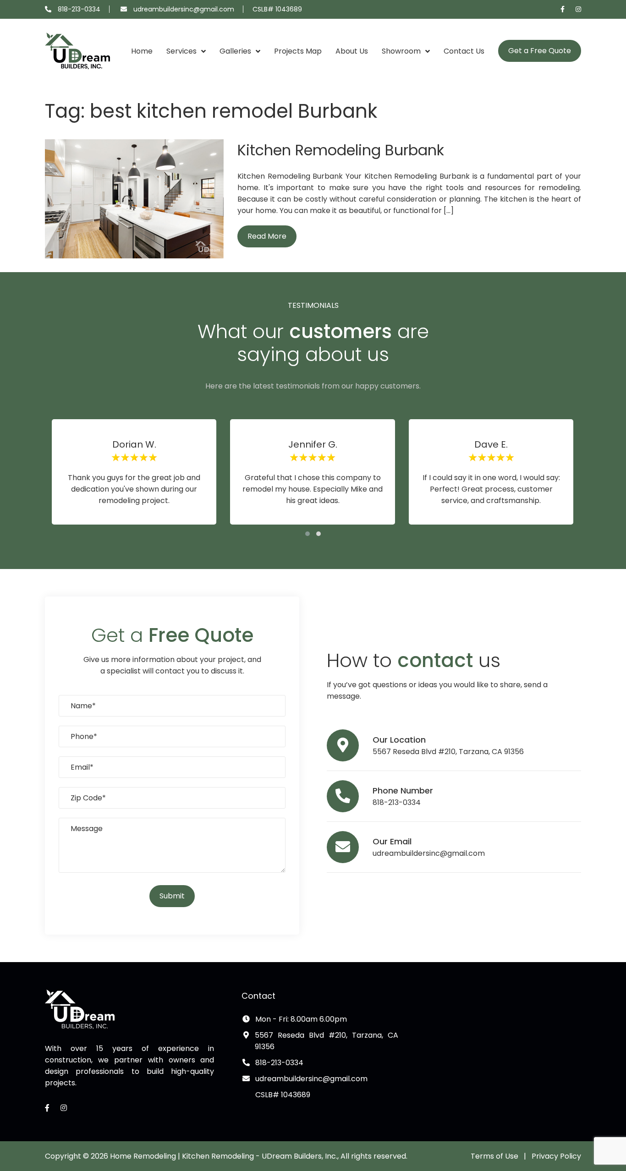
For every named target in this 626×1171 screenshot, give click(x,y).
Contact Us (464, 51)
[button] (307, 533)
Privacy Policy (556, 1156)
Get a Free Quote (539, 50)
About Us (351, 51)
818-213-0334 (79, 9)
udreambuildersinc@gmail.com (183, 9)
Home (142, 51)
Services (181, 51)
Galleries (235, 51)
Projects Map (298, 51)
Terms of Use (494, 1156)
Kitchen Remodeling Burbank (340, 150)
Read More (266, 236)
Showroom (401, 51)
